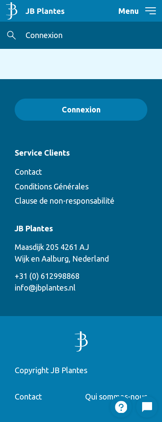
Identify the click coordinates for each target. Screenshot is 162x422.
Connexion (44, 35)
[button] (11, 35)
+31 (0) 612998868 (47, 276)
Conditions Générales (52, 186)
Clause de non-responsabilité (64, 200)
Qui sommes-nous (116, 396)
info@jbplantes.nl (45, 287)
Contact (28, 171)
